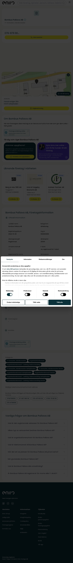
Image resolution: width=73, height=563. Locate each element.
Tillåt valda (36, 302)
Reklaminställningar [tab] (45, 259)
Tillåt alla (60, 302)
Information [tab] (27, 259)
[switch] (27, 294)
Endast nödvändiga (13, 302)
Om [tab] (63, 259)
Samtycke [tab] (9, 259)
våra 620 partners (13, 269)
